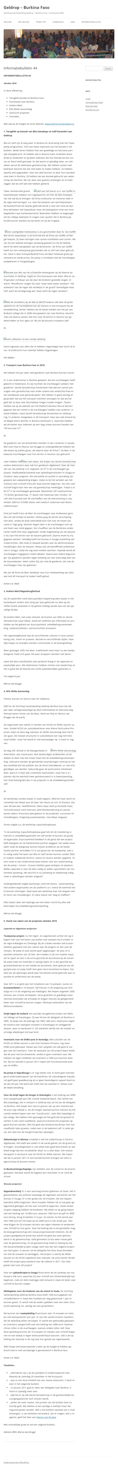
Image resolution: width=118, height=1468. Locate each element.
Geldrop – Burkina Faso (26, 7)
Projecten (41, 22)
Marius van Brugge (46, 1417)
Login (88, 98)
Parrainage (58, 22)
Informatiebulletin (91, 22)
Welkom (8, 22)
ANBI (73, 22)
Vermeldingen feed (94, 102)
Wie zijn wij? (23, 22)
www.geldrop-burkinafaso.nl (59, 123)
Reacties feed (92, 106)
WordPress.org (92, 109)
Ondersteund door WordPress (16, 1462)
